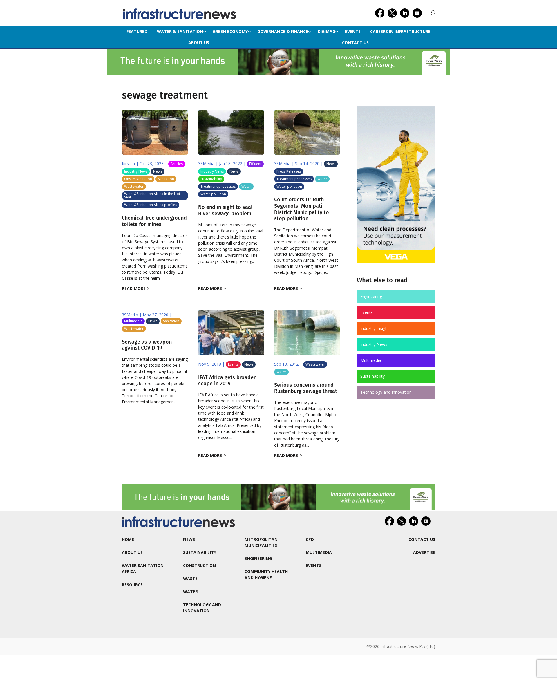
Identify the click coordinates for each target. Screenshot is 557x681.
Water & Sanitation (180, 31)
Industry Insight (374, 328)
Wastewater (134, 186)
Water (246, 186)
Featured (136, 31)
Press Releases (288, 171)
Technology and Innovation (386, 392)
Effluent (255, 163)
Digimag (326, 31)
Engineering (371, 296)
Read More (134, 288)
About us (198, 42)
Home (128, 539)
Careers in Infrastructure (400, 31)
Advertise (424, 552)
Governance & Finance (282, 31)
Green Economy (230, 31)
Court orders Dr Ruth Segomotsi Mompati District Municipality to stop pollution (301, 209)
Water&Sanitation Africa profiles (150, 204)
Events (353, 31)
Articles (177, 163)
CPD (310, 539)
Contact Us (355, 42)
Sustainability (211, 178)
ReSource (132, 584)
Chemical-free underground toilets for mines (154, 221)
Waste (190, 578)
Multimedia (133, 321)
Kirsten (128, 163)
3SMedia (206, 163)
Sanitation (166, 178)
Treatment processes (218, 186)
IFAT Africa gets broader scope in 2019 (227, 380)
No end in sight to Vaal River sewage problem (225, 210)
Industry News (135, 171)
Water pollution (213, 194)
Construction (199, 565)
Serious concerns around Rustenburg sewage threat (305, 388)
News (157, 171)
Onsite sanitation (138, 178)
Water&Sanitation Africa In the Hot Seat (152, 195)
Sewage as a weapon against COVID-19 (147, 345)
